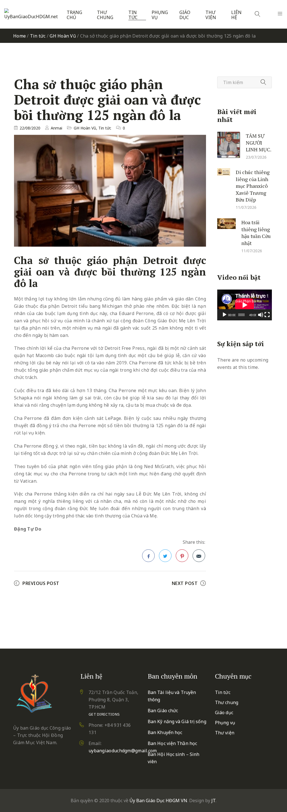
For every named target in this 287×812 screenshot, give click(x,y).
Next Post (185, 583)
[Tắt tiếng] (260, 315)
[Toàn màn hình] (267, 315)
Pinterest (182, 555)
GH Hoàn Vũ (63, 36)
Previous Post (40, 583)
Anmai (56, 128)
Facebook (148, 555)
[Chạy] (224, 315)
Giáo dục (184, 15)
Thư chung (105, 15)
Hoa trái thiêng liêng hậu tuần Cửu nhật (256, 232)
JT (213, 800)
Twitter (165, 555)
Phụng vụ (160, 15)
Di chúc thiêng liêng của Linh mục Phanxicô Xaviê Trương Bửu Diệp (253, 186)
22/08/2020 (30, 128)
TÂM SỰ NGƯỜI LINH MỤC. (258, 142)
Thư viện (210, 15)
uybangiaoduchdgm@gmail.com (123, 751)
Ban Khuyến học (165, 732)
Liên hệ (236, 15)
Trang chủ (74, 15)
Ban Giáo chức (163, 710)
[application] (244, 305)
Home (19, 36)
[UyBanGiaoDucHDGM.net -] (32, 14)
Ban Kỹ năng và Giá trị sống (177, 721)
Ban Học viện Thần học (172, 743)
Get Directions (104, 714)
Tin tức (133, 15)
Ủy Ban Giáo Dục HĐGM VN (158, 800)
